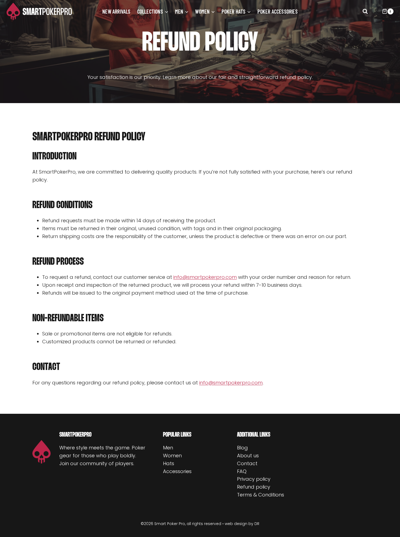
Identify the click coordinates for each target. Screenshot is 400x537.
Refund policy (253, 486)
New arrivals (116, 11)
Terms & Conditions (260, 494)
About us (248, 455)
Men (168, 447)
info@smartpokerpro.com (205, 277)
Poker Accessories (277, 11)
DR (256, 523)
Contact (247, 463)
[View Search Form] (365, 11)
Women (172, 455)
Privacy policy (253, 479)
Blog (242, 447)
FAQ (242, 471)
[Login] (376, 11)
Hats (168, 463)
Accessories (177, 471)
